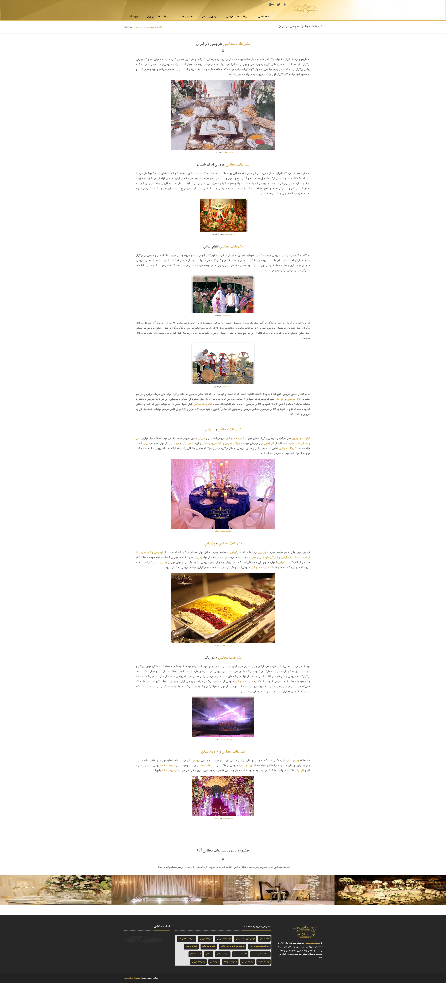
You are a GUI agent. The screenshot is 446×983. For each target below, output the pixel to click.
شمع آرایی (187, 443)
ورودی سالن (209, 443)
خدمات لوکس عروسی (260, 954)
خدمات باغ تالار (223, 954)
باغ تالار (279, 399)
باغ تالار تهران (263, 962)
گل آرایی (269, 443)
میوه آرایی (173, 443)
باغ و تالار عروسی (198, 962)
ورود (125, 3)
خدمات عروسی (191, 946)
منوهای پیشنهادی (210, 17)
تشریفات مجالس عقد (186, 939)
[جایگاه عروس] (167, 890)
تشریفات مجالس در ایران (158, 17)
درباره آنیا (133, 17)
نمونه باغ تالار (195, 954)
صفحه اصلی (263, 17)
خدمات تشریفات (208, 946)
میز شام (152, 562)
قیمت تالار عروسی (224, 939)
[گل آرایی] (56, 890)
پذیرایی (209, 544)
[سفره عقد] (390, 890)
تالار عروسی (293, 399)
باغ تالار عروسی (206, 939)
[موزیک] (278, 890)
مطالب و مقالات (186, 17)
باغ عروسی (214, 962)
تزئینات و (304, 438)
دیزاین (209, 430)
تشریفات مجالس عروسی (237, 17)
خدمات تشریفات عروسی (259, 946)
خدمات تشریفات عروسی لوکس (232, 946)
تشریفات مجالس (237, 44)
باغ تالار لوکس (247, 962)
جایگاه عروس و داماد (228, 443)
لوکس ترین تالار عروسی (245, 939)
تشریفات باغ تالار (230, 962)
